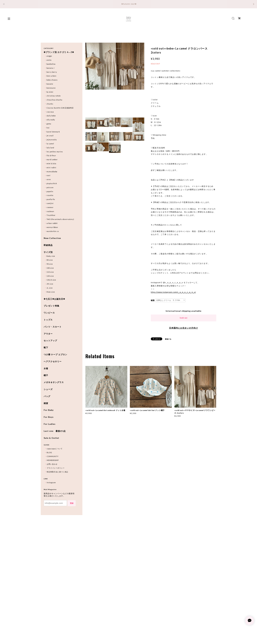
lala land (50, 148)
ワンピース (49, 313)
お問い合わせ (52, 464)
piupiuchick (52, 183)
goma (49, 124)
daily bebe (51, 116)
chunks (50, 104)
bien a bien (52, 76)
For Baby (49, 410)
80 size (50, 260)
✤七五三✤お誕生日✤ (54, 299)
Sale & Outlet (51, 438)
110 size (50, 272)
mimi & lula (51, 163)
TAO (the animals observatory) (60, 219)
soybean (50, 211)
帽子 (46, 375)
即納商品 (48, 245)
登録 (71, 503)
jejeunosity (52, 140)
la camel (50, 144)
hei (48, 128)
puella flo (51, 199)
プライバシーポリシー (56, 468)
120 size (50, 276)
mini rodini (51, 167)
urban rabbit (52, 223)
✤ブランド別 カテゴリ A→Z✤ (59, 52)
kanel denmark (53, 132)
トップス (48, 320)
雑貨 (46, 403)
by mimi (50, 92)
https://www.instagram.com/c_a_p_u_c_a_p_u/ (173, 292)
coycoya (50, 112)
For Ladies (49, 424)
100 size (50, 268)
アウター (48, 333)
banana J (50, 68)
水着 (46, 368)
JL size (50, 288)
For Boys (49, 417)
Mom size (51, 292)
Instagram (51, 482)
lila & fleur (51, 155)
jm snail (50, 136)
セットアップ (50, 340)
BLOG (49, 452)
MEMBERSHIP (53, 460)
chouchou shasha (54, 100)
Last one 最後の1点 (55, 431)
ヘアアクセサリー (53, 361)
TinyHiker (51, 215)
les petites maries (55, 152)
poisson (50, 187)
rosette (50, 195)
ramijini (50, 203)
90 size (50, 264)
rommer (50, 207)
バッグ (47, 396)
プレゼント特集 (51, 306)
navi (48, 175)
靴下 (46, 347)
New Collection (52, 238)
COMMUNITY (52, 456)
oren (49, 179)
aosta (49, 60)
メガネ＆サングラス (54, 382)
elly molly (51, 120)
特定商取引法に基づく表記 (57, 472)
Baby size (51, 256)
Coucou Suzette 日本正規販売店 (60, 108)
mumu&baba (52, 171)
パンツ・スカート (53, 327)
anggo (49, 56)
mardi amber (52, 159)
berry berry (52, 72)
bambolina (51, 64)
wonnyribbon (52, 227)
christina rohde (54, 96)
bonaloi (50, 84)
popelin (50, 191)
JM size (50, 284)
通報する (168, 339)
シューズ (48, 389)
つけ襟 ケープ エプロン (55, 354)
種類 (153, 300)
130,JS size (51, 280)
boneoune (51, 88)
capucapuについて (54, 449)
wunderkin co (53, 231)
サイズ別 (48, 252)
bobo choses (52, 80)
